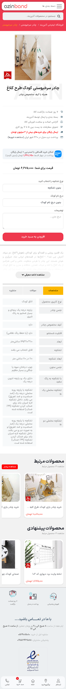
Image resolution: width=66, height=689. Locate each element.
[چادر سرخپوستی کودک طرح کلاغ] (33, 57)
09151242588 (24, 640)
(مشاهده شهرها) (16, 137)
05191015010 (24, 634)
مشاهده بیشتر (10, 466)
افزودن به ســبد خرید (33, 237)
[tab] (53, 291)
